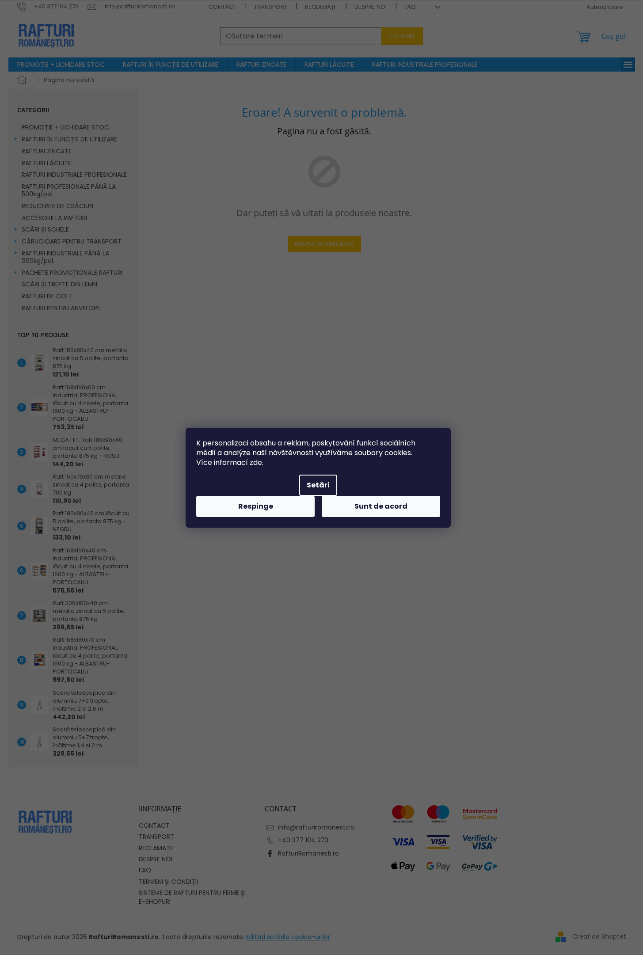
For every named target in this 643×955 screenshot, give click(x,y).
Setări (318, 485)
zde (256, 462)
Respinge (255, 506)
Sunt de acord (380, 506)
